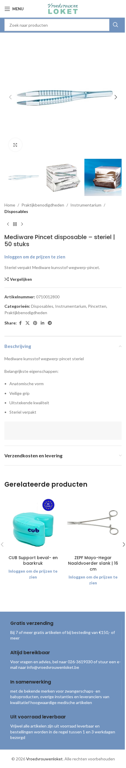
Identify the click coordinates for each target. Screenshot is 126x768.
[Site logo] (63, 8)
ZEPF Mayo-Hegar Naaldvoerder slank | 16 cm (93, 563)
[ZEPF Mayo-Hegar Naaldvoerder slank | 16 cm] (93, 523)
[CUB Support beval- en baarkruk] (33, 523)
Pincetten (97, 306)
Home (9, 204)
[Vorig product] (7, 224)
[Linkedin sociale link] (42, 323)
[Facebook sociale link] (20, 323)
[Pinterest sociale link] (35, 323)
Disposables (16, 211)
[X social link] (27, 323)
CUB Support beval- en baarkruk (33, 560)
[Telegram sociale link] (50, 323)
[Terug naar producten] (14, 224)
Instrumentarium (85, 204)
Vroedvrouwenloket (44, 758)
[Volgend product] (21, 224)
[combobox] (63, 25)
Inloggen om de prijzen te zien (34, 256)
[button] (10, 97)
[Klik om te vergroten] (15, 144)
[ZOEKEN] (115, 25)
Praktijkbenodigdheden (42, 204)
